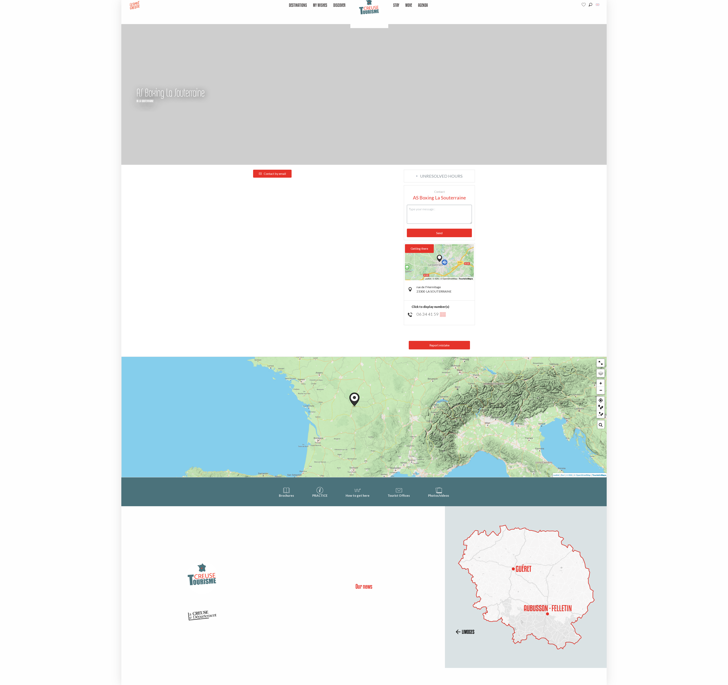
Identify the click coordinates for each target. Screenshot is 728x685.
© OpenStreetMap (582, 474)
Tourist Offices (399, 495)
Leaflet (556, 474)
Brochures (286, 495)
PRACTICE (319, 495)
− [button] (600, 390)
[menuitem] (298, 5)
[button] (590, 4)
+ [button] (600, 383)
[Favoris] (584, 4)
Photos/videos (438, 495)
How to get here (357, 495)
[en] (598, 5)
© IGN (569, 474)
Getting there (419, 248)
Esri (563, 474)
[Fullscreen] (600, 362)
